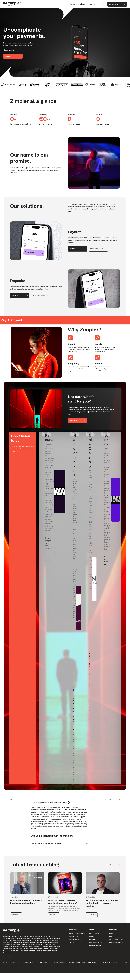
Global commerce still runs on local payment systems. (26, 902)
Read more (14, 915)
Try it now (72, 249)
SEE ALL (108, 800)
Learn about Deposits (39, 295)
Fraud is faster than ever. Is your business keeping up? (63, 902)
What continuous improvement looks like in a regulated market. (102, 903)
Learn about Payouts (97, 249)
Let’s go (7, 56)
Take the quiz (73, 420)
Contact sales (113, 4)
